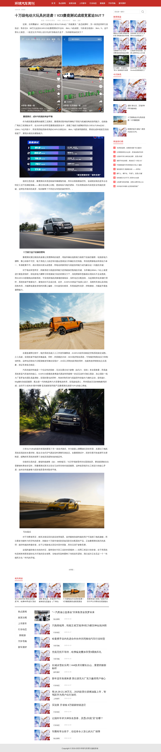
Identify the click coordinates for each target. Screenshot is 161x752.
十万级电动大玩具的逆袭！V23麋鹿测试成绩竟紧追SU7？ (73, 601)
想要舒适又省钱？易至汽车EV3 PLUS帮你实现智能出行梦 (97, 601)
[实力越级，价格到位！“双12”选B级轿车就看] (121, 61)
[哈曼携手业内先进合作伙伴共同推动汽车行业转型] (42, 642)
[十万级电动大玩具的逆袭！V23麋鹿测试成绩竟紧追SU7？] (74, 590)
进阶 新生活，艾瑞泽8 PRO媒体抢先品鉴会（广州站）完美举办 (49, 601)
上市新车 (82, 3)
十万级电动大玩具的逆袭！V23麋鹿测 (136, 118)
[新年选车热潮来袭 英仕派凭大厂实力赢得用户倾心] (42, 682)
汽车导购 (111, 3)
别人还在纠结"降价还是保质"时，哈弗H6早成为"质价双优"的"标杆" (25, 601)
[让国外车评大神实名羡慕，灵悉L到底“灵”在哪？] (42, 722)
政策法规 (72, 3)
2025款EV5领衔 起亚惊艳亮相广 (128, 186)
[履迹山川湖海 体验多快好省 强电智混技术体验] (121, 26)
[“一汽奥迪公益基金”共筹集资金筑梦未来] (42, 616)
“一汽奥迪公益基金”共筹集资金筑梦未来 (73, 612)
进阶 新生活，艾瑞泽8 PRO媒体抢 (136, 107)
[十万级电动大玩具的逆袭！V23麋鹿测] (119, 120)
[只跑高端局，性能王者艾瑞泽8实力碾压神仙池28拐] (42, 629)
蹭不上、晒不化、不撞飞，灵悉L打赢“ (130, 173)
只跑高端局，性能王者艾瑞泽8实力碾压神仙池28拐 (79, 625)
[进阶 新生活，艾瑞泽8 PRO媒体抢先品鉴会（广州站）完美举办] (50, 590)
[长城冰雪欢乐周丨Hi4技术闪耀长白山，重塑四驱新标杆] (42, 669)
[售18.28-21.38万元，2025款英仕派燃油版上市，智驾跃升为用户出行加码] (42, 695)
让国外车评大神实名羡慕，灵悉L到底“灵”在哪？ (77, 718)
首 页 (53, 3)
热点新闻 (62, 3)
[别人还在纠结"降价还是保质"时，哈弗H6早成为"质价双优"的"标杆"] (26, 590)
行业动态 (93, 3)
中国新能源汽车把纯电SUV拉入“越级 (129, 165)
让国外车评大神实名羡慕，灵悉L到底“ (130, 156)
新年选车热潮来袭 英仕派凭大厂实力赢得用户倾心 (79, 678)
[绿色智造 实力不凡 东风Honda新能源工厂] (138, 26)
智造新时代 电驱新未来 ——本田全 (129, 169)
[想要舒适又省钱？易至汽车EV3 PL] (119, 132)
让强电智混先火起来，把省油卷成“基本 (130, 152)
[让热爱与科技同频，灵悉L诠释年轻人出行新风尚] (138, 43)
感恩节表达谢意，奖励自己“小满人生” (129, 161)
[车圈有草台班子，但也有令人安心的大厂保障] (42, 735)
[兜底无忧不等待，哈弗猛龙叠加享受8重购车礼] (42, 655)
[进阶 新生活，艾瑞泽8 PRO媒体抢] (119, 109)
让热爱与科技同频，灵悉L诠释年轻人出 (130, 182)
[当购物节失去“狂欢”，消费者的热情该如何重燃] (121, 43)
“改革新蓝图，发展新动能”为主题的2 (129, 148)
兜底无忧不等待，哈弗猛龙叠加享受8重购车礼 (77, 652)
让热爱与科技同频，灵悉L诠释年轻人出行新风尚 (138, 53)
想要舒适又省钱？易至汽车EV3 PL (136, 130)
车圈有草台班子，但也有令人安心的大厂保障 (76, 731)
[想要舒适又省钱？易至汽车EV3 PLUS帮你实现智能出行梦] (98, 590)
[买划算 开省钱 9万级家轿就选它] (42, 708)
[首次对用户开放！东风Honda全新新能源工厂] (138, 61)
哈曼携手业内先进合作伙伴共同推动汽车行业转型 (78, 638)
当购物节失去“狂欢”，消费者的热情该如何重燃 (121, 53)
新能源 (102, 3)
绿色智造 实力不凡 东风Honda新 (128, 178)
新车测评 (122, 3)
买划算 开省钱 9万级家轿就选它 (69, 705)
